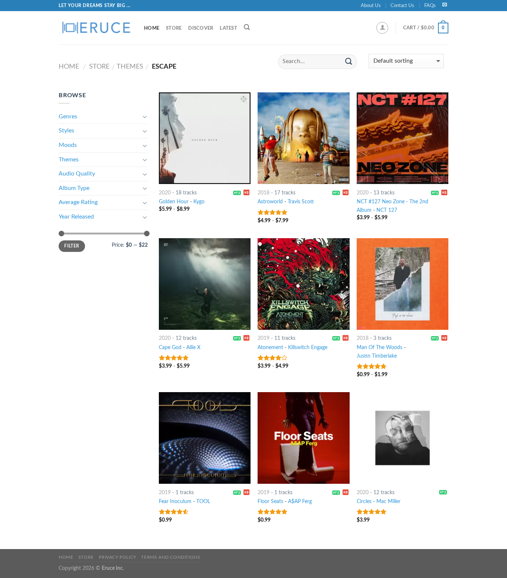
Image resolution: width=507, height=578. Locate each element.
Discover (200, 28)
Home (151, 28)
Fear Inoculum (175, 501)
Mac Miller (388, 501)
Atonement (270, 347)
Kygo (199, 201)
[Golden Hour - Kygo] (205, 138)
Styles (66, 131)
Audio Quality (77, 174)
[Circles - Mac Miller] (402, 438)
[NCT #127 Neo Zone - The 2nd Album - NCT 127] (402, 138)
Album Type (74, 188)
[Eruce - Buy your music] (96, 28)
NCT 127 (386, 210)
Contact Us (402, 5)
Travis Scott (301, 201)
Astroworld (270, 201)
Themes (130, 66)
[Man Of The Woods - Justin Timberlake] (402, 284)
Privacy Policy (117, 557)
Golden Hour (174, 201)
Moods (68, 145)
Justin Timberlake (377, 356)
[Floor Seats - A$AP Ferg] (303, 438)
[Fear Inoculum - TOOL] (205, 438)
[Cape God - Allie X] (205, 284)
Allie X (193, 347)
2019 (263, 338)
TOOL (203, 501)
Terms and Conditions (170, 557)
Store (173, 28)
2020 (165, 193)
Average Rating (78, 202)
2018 (263, 193)
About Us (371, 5)
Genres (68, 116)
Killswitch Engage (307, 347)
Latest (228, 28)
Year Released (76, 217)
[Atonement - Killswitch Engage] (303, 284)
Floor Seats (270, 501)
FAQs (430, 5)
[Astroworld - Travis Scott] (303, 138)
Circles (364, 501)
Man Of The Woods (379, 347)
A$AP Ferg (300, 501)
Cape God (170, 347)
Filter (71, 246)
